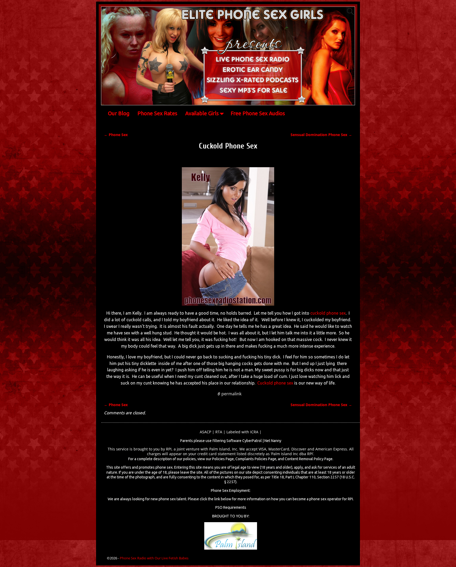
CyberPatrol (252, 441)
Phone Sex (116, 134)
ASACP (205, 431)
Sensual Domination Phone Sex (321, 134)
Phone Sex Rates (157, 113)
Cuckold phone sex (275, 383)
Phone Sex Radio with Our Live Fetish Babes (154, 558)
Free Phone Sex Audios (258, 113)
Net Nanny (272, 441)
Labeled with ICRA (242, 431)
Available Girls (202, 113)
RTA (218, 431)
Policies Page (223, 459)
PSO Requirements (230, 507)
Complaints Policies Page (255, 459)
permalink (231, 394)
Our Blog (119, 113)
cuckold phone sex (328, 313)
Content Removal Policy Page (308, 459)
